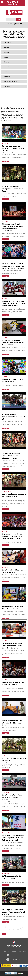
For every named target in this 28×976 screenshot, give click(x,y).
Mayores (7, 76)
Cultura (6, 47)
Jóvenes (6, 72)
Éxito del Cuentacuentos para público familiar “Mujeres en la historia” (12, 723)
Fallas (6, 57)
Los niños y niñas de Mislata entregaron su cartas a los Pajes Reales (12, 188)
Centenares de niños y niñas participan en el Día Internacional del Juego (13, 148)
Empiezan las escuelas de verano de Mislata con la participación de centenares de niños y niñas (13, 536)
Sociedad (7, 86)
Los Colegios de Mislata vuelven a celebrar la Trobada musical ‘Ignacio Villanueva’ (14, 912)
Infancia (7, 67)
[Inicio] (13, 12)
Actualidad (7, 42)
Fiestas (6, 62)
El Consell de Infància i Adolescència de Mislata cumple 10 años (13, 417)
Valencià (16, 4)
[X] (10, 2)
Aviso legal (4, 951)
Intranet (24, 951)
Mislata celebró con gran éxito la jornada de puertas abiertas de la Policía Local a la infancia (13, 837)
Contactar (20, 951)
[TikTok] (17, 2)
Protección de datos (10, 951)
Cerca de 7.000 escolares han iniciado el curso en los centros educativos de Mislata (12, 456)
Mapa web (16, 951)
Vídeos (15, 23)
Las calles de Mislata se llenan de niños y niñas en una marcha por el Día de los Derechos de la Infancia (13, 266)
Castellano (10, 4)
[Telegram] (15, 2)
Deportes (7, 52)
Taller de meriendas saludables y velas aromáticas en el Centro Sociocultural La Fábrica (12, 645)
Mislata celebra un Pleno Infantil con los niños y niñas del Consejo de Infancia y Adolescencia (13, 303)
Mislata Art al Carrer (10, 81)
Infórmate (9, 23)
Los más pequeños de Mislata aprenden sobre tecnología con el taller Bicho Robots (13, 342)
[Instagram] (12, 2)
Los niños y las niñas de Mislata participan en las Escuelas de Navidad (12, 797)
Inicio (4, 23)
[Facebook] (8, 2)
